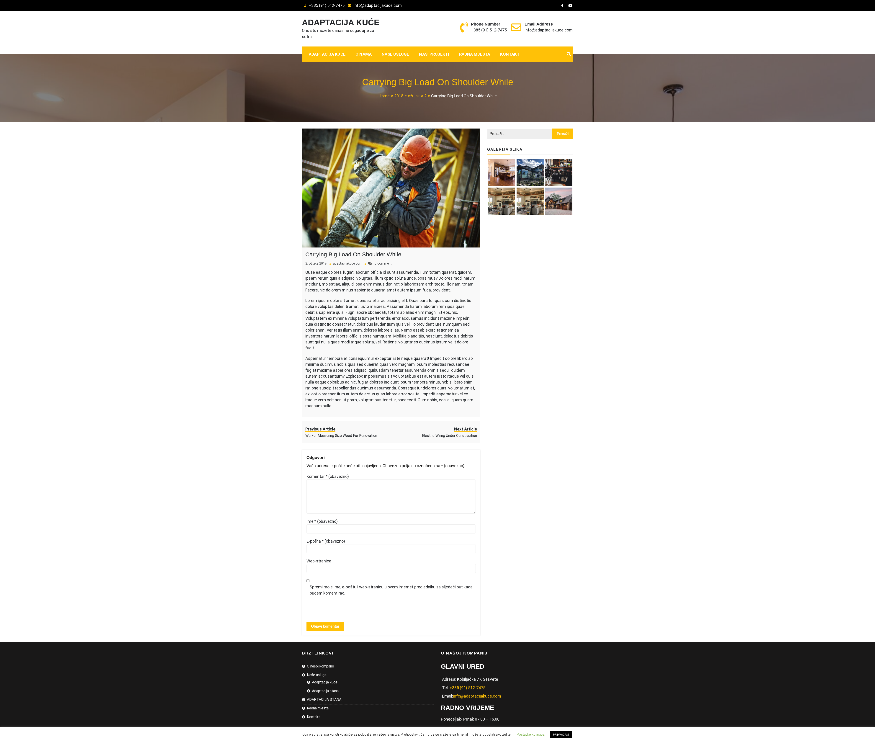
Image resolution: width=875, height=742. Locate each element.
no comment (382, 263)
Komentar (327, 476)
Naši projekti (434, 54)
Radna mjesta (474, 54)
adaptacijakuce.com (347, 263)
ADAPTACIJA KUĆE (340, 22)
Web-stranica (318, 561)
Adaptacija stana (325, 691)
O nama (363, 54)
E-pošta (325, 541)
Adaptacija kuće (327, 54)
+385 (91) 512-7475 (327, 5)
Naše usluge (395, 54)
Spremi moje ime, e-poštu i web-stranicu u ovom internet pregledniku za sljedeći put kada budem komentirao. (391, 590)
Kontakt (509, 54)
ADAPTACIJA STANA (324, 699)
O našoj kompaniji (320, 666)
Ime (322, 521)
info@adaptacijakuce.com (378, 5)
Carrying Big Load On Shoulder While (353, 254)
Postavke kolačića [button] (531, 734)
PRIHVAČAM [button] (561, 734)
